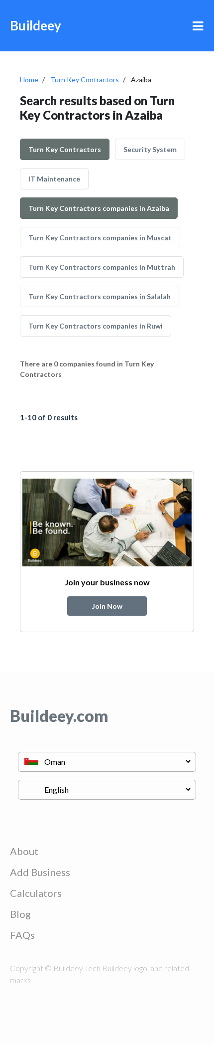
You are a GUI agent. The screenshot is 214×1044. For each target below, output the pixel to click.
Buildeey (35, 25)
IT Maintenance (54, 178)
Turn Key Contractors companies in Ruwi (95, 326)
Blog (20, 914)
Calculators (36, 893)
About (24, 851)
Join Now (107, 606)
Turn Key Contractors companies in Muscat (100, 237)
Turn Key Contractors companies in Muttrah (101, 267)
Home (29, 79)
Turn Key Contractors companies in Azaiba (98, 208)
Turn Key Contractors (84, 79)
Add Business (40, 872)
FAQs (22, 935)
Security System (150, 149)
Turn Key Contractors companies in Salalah (99, 296)
